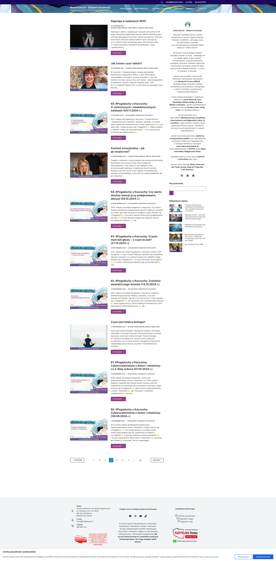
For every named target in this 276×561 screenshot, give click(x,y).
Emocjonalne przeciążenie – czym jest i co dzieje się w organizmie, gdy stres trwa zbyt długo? (195, 237)
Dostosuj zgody (243, 557)
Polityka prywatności (186, 516)
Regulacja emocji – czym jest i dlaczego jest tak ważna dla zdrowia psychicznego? (195, 217)
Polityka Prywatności (211, 557)
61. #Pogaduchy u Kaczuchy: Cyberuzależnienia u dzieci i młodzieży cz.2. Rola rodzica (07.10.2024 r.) (135, 366)
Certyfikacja (141, 9)
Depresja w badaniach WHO (128, 21)
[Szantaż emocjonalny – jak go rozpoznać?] (89, 165)
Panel (190, 2)
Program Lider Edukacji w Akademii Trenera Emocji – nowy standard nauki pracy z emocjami (195, 208)
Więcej (189, 9)
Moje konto (201, 2)
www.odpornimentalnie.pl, (187, 146)
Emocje (141, 28)
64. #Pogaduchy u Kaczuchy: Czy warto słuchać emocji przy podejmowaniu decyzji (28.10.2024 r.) (136, 195)
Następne (156, 460)
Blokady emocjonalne (119, 28)
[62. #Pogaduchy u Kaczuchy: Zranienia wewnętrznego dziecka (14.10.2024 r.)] (89, 296)
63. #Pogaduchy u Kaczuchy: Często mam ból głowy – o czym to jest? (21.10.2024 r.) (134, 240)
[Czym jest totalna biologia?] (89, 337)
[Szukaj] (162, 2)
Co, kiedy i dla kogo (161, 9)
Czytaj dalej (119, 53)
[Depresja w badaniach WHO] (89, 37)
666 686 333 (81, 527)
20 (140, 460)
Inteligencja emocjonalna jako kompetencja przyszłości (195, 225)
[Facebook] (182, 176)
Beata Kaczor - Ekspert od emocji (90, 7)
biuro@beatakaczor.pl (174, 2)
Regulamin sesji (186, 521)
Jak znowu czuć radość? (126, 63)
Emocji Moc (149, 28)
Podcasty (178, 9)
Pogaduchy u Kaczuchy (144, 115)
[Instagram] (188, 176)
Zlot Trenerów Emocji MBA (194, 244)
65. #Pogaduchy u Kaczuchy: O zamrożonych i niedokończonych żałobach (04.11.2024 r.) (133, 107)
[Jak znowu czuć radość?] (89, 78)
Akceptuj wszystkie (263, 557)
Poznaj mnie (126, 9)
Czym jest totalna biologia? (128, 322)
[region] (138, 555)
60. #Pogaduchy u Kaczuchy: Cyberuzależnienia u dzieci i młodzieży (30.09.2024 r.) (135, 413)
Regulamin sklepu (186, 519)
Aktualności (130, 115)
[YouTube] (193, 176)
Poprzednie (78, 460)
